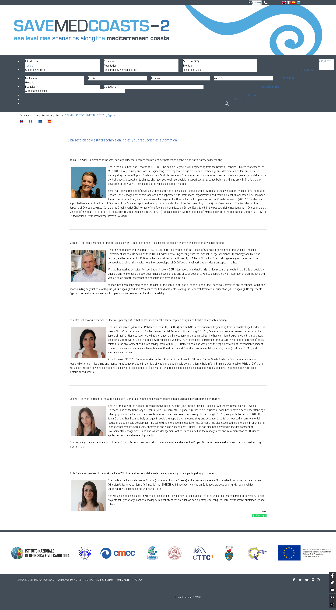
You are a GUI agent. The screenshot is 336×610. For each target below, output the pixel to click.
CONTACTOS (92, 579)
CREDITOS (107, 579)
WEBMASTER (124, 579)
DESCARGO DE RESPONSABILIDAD (35, 579)
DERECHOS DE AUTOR (69, 579)
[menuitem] (326, 64)
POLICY (138, 579)
